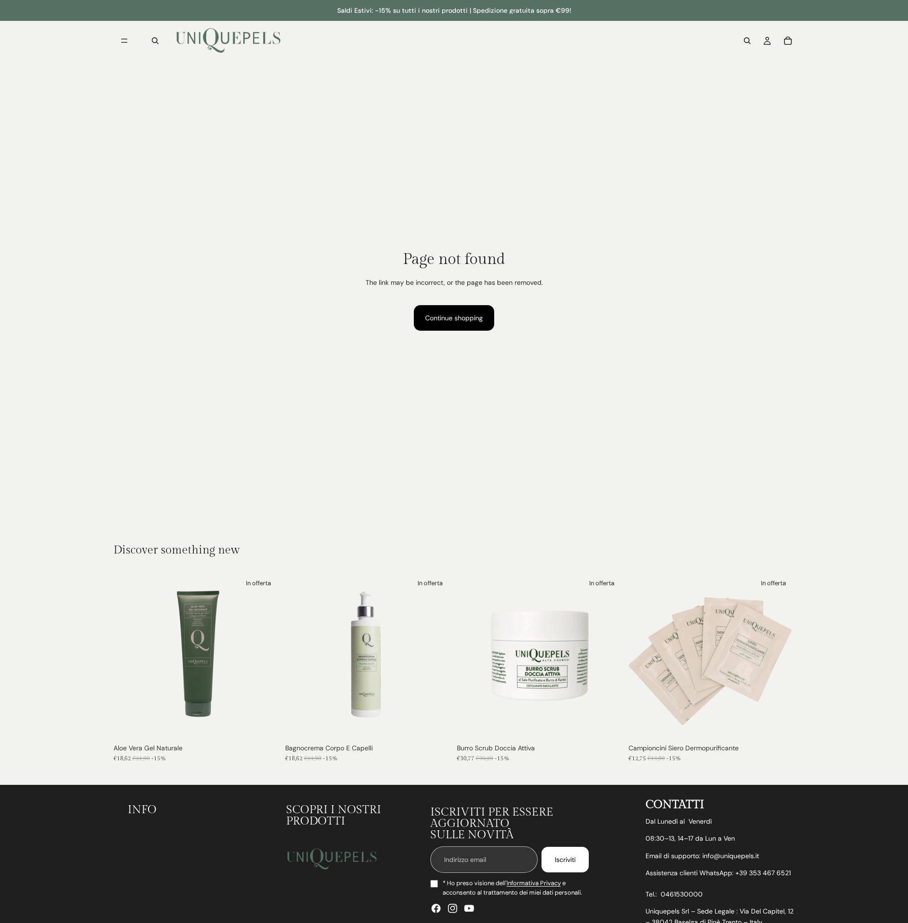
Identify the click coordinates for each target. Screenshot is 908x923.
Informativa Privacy (533, 883)
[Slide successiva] (608, 655)
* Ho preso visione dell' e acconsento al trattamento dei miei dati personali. (512, 888)
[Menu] (124, 41)
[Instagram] (452, 908)
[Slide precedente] (471, 655)
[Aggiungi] (264, 724)
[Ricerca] (155, 40)
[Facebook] (436, 908)
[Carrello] (787, 40)
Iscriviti (565, 859)
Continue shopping (454, 318)
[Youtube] (469, 908)
